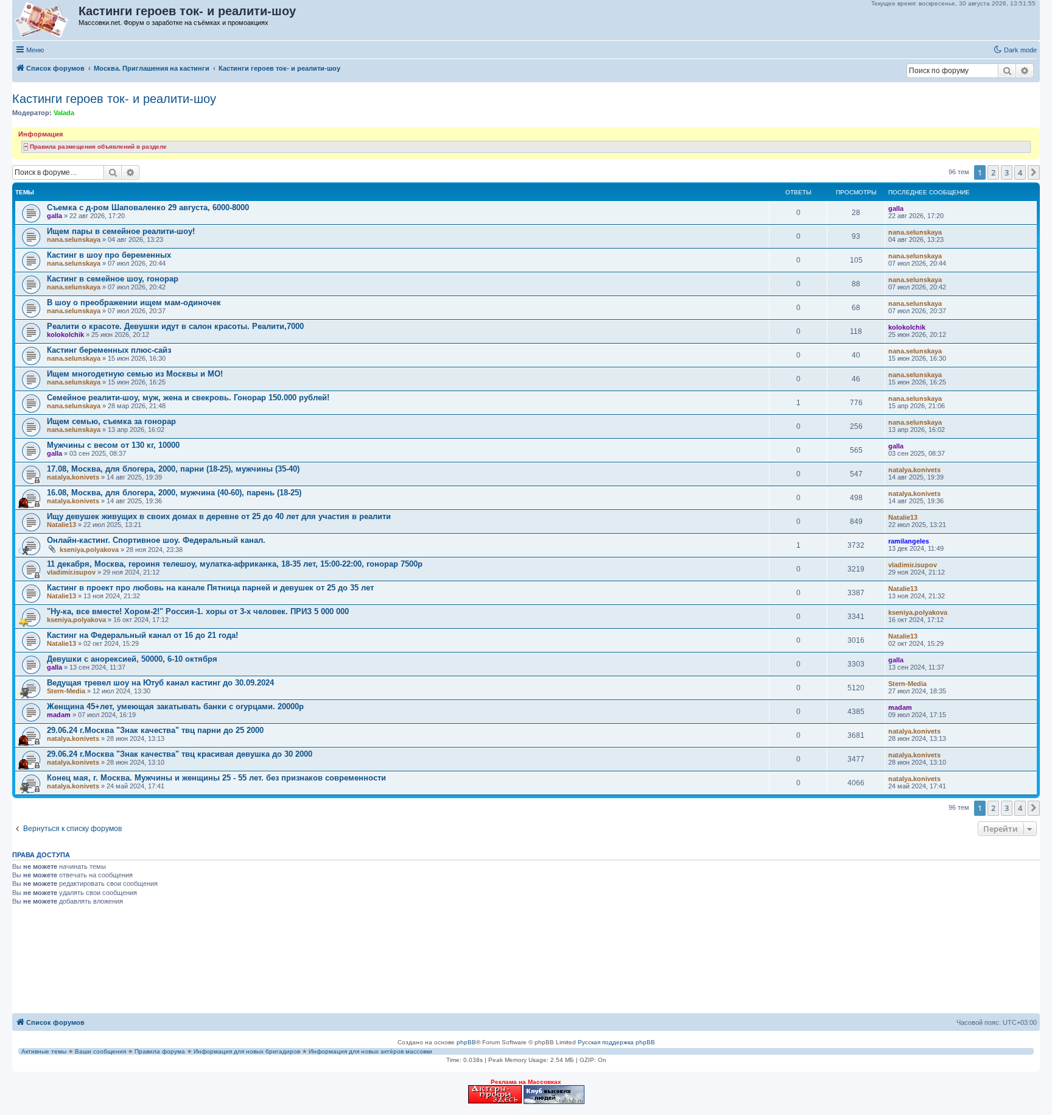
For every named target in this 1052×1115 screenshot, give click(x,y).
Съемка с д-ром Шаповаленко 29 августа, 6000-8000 (148, 207)
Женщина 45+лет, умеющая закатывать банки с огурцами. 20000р (175, 706)
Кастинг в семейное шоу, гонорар (112, 278)
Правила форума (160, 1051)
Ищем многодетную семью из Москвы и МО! (135, 373)
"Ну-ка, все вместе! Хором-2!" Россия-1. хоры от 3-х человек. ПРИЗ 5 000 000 (198, 611)
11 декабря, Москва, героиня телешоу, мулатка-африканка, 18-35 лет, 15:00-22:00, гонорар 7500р (235, 563)
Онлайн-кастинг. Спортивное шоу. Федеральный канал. (156, 540)
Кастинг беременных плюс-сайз (109, 350)
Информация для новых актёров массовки (370, 1051)
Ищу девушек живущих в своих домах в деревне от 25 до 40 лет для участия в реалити (219, 516)
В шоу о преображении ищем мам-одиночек (134, 302)
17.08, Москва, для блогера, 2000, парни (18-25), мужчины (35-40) (173, 468)
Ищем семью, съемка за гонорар (111, 421)
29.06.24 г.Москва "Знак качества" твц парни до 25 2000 (155, 730)
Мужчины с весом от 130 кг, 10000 (113, 445)
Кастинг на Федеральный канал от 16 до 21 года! (142, 635)
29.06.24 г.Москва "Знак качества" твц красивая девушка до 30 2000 (179, 754)
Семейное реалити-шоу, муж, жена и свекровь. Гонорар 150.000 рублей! (188, 397)
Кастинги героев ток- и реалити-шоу (114, 98)
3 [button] (1007, 172)
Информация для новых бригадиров (247, 1051)
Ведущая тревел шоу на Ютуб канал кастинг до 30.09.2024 (160, 682)
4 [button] (1020, 172)
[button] (1034, 172)
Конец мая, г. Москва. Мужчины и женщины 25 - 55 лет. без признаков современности (216, 777)
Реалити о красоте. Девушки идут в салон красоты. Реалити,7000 (175, 326)
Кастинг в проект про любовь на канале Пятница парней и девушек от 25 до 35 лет (210, 587)
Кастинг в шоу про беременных (109, 255)
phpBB (466, 1042)
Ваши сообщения (100, 1051)
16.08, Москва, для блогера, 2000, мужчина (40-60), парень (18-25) (174, 492)
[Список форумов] (46, 20)
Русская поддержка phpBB (616, 1042)
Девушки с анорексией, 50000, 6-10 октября (132, 659)
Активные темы (43, 1051)
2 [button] (993, 172)
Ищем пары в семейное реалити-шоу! (121, 231)
